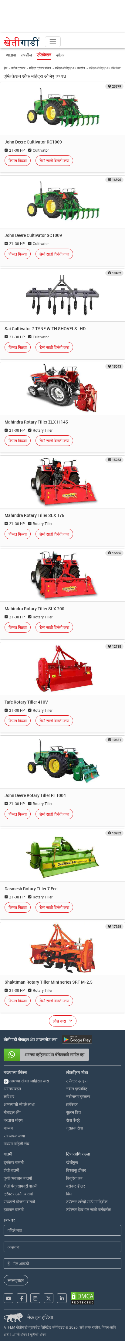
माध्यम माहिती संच (16, 1143)
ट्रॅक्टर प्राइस (76, 1081)
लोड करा (59, 1021)
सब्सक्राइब (16, 1280)
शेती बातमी (11, 1170)
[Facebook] (22, 1298)
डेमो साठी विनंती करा (54, 160)
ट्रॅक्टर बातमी (14, 1162)
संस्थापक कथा (14, 1136)
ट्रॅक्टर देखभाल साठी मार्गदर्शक (88, 1209)
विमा (69, 1194)
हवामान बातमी (14, 1209)
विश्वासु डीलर (76, 1170)
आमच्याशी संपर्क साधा (19, 1104)
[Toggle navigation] (53, 41)
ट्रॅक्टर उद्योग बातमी (18, 1194)
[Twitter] (48, 1298)
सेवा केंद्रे (73, 1120)
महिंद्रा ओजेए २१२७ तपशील (70, 68)
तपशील (26, 55)
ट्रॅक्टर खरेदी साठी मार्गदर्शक (86, 1201)
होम (5, 68)
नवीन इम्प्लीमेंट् (76, 1088)
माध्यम (8, 1128)
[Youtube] (8, 1298)
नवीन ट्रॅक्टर (18, 68)
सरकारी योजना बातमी (19, 1201)
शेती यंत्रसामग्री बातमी (20, 1186)
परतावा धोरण (13, 1120)
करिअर (9, 1096)
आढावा (11, 55)
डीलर (60, 55)
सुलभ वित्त (73, 1112)
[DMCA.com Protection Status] (82, 1298)
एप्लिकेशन (44, 54)
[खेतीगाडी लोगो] (22, 42)
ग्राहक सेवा (74, 1128)
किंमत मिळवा (17, 160)
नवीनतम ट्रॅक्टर (78, 1096)
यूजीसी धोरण (38, 1334)
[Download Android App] (77, 1039)
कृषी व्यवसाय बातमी (18, 1178)
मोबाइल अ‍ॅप (12, 1112)
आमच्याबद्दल (12, 1088)
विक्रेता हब (74, 1178)
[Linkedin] (62, 1298)
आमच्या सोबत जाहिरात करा (27, 1081)
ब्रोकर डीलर (75, 1186)
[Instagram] (35, 1298)
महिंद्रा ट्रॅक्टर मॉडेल (40, 68)
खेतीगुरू (72, 1162)
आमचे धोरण (19, 1334)
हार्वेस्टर (72, 1104)
